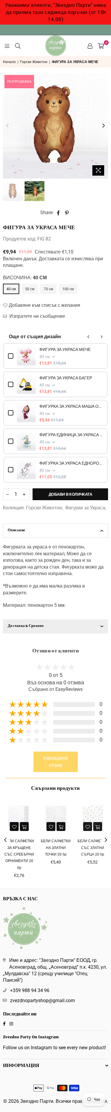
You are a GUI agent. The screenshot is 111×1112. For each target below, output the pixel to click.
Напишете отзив (55, 761)
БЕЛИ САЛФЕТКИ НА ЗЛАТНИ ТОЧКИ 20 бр (39, 847)
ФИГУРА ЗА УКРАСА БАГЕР (65, 378)
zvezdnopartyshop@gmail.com (42, 1000)
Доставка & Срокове (26, 626)
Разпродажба (19, 82)
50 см (29, 289)
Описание (16, 530)
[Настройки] (90, 45)
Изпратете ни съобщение (36, 316)
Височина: (25, 277)
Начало (9, 62)
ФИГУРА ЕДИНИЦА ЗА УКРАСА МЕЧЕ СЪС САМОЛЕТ (71, 434)
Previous (7, 125)
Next (103, 125)
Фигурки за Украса (85, 508)
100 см (68, 289)
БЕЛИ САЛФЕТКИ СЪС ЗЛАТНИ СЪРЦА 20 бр (76, 847)
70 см (48, 289)
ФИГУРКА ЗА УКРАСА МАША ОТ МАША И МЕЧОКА (71, 406)
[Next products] (101, 337)
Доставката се (54, 258)
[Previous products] (88, 337)
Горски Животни (33, 62)
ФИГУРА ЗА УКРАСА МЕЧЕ (65, 349)
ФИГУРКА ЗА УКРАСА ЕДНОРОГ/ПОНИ (71, 463)
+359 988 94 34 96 (29, 990)
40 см (11, 289)
